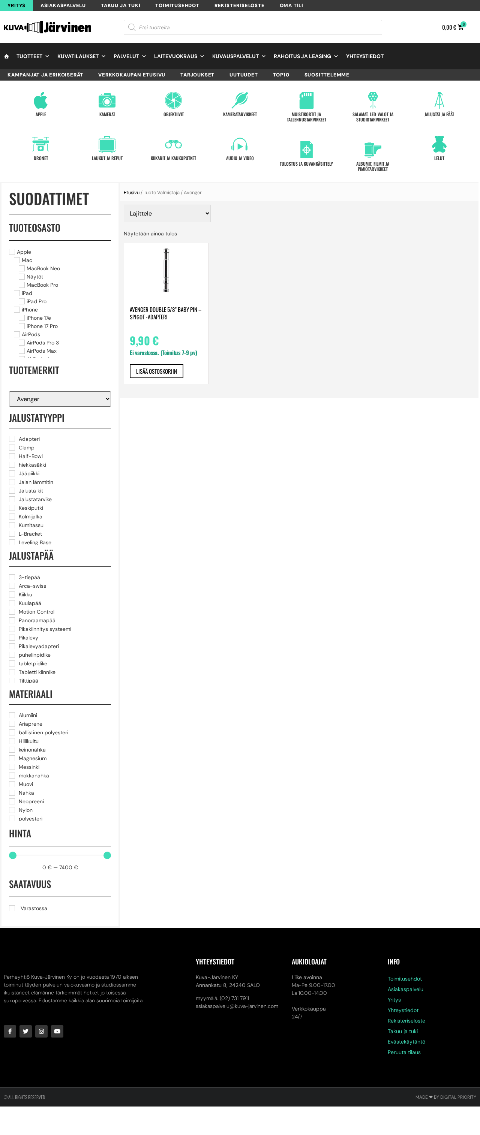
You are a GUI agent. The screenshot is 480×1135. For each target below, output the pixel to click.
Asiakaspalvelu (63, 5)
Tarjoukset (197, 75)
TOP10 (281, 75)
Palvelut (126, 56)
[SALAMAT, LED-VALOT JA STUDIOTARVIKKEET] (372, 100)
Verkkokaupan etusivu (131, 75)
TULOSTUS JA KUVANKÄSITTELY (306, 163)
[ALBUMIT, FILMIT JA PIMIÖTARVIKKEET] (372, 149)
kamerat (107, 114)
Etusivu (132, 192)
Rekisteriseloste (239, 5)
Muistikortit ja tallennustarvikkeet (306, 117)
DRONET (41, 158)
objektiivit (174, 114)
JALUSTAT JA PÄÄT (439, 114)
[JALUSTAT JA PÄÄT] (439, 100)
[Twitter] (26, 1031)
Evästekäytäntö (406, 1041)
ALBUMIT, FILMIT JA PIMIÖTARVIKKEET (372, 166)
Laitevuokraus (175, 56)
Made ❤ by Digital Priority (446, 1097)
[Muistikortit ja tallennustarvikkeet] (306, 100)
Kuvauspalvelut (235, 56)
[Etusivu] (6, 56)
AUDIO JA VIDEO (240, 158)
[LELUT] (439, 144)
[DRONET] (40, 144)
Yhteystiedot (365, 56)
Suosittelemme (327, 75)
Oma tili (291, 5)
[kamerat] (107, 100)
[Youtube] (57, 1031)
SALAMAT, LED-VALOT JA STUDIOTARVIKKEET (372, 117)
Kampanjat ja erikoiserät (45, 75)
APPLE (41, 114)
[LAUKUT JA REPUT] (107, 144)
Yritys (17, 5)
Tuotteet (29, 56)
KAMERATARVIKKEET (240, 114)
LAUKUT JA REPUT (107, 158)
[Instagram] (41, 1031)
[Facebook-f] (10, 1031)
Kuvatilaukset (78, 56)
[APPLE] (40, 100)
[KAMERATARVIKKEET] (239, 100)
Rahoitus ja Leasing (302, 56)
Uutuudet (244, 75)
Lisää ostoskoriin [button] (156, 371)
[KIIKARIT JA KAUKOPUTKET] (173, 144)
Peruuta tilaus (404, 1052)
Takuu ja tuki (120, 5)
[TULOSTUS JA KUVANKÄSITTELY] (306, 149)
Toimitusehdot (177, 5)
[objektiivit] (173, 100)
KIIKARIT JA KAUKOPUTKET (173, 158)
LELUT (439, 158)
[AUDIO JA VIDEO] (239, 144)
